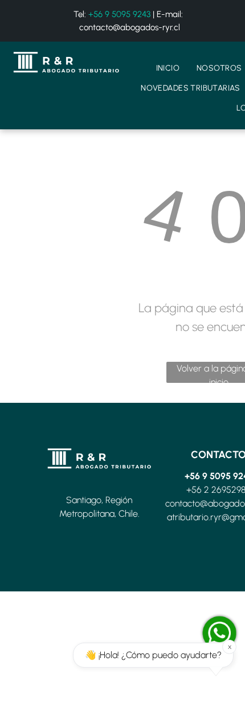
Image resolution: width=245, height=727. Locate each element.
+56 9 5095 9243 (119, 14)
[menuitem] (168, 68)
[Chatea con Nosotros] (219, 633)
